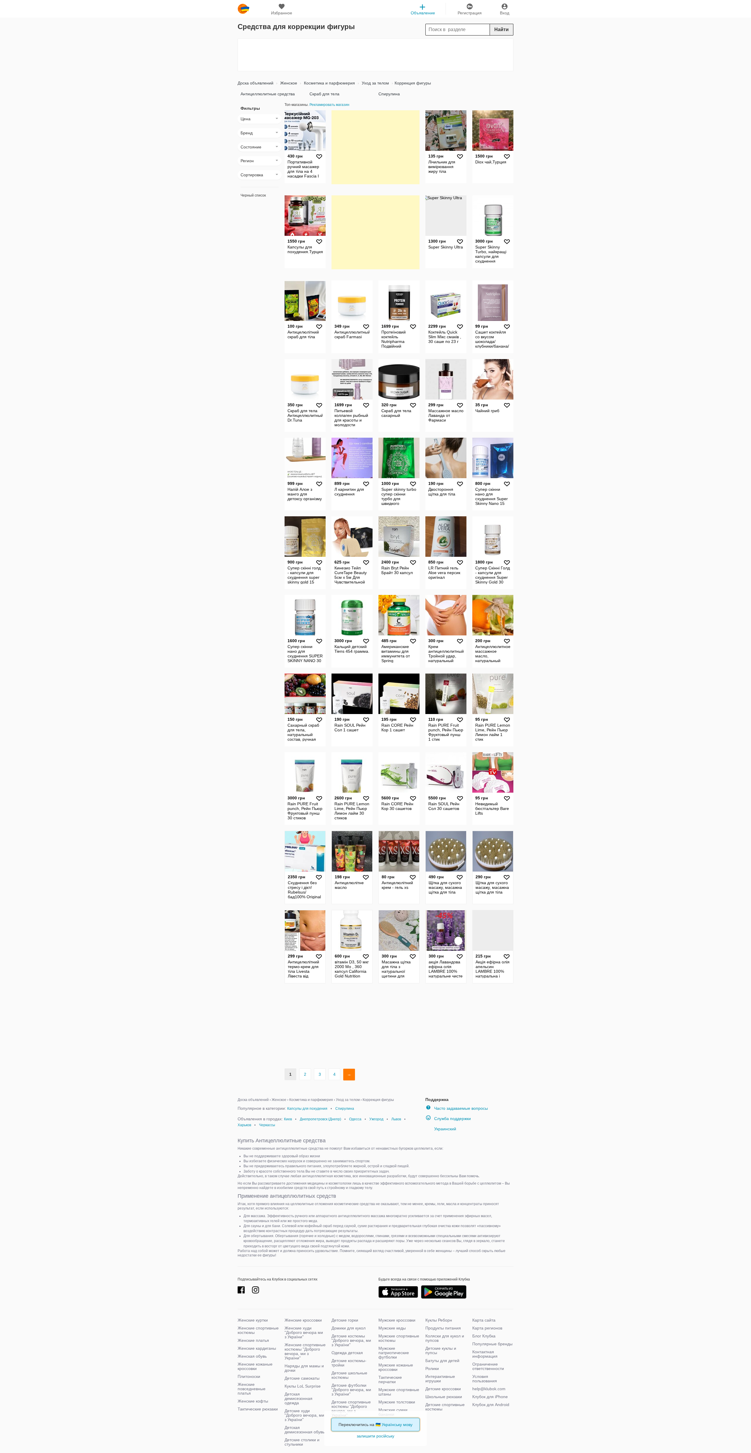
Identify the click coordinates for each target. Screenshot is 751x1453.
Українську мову (397, 1424)
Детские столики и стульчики (302, 1442)
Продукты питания (443, 1328)
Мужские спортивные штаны (398, 1391)
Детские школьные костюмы (349, 1375)
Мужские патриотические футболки (393, 1352)
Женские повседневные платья (251, 1389)
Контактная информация (485, 1354)
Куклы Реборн (438, 1320)
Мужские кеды (392, 1328)
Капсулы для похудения (307, 1109)
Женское (288, 83)
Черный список (253, 195)
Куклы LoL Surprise (303, 1386)
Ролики (432, 1368)
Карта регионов (487, 1328)
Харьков (244, 1125)
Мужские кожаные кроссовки (395, 1367)
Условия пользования (484, 1378)
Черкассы (267, 1125)
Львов (396, 1119)
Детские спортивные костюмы (445, 1406)
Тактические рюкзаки (258, 1409)
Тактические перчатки (390, 1379)
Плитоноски (249, 1376)
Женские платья (253, 1340)
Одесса (355, 1119)
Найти (501, 29)
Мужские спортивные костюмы (398, 1338)
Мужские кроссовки (396, 1320)
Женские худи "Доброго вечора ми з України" (304, 1332)
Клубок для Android (490, 1404)
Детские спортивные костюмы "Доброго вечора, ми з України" (351, 1409)
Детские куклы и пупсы (440, 1350)
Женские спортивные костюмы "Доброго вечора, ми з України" (305, 1351)
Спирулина (389, 94)
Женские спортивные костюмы (258, 1330)
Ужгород (376, 1119)
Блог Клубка (483, 1336)
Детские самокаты (302, 1378)
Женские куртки (253, 1320)
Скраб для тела (324, 94)
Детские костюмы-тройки (348, 1362)
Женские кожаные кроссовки (255, 1366)
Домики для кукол (348, 1328)
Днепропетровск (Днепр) (320, 1119)
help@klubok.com (488, 1388)
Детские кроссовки (443, 1388)
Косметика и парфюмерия (329, 83)
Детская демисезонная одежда (298, 1398)
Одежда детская (347, 1352)
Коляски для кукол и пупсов (444, 1338)
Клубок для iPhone (490, 1396)
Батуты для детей (442, 1360)
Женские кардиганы (257, 1348)
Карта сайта (483, 1320)
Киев (288, 1119)
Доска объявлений (255, 83)
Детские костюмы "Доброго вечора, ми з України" (351, 1340)
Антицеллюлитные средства (268, 94)
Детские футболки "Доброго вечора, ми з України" (351, 1389)
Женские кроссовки (303, 1320)
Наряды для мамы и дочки (304, 1368)
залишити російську (375, 1436)
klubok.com (243, 9)
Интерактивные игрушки (440, 1378)
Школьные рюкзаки (443, 1396)
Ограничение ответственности (488, 1366)
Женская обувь (252, 1356)
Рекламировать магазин (329, 105)
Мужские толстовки (396, 1402)
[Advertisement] (375, 55)
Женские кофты (253, 1401)
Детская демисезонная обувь (304, 1429)
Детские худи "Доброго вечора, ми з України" (304, 1415)
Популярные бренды (492, 1344)
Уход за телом (375, 83)
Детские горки (344, 1320)
